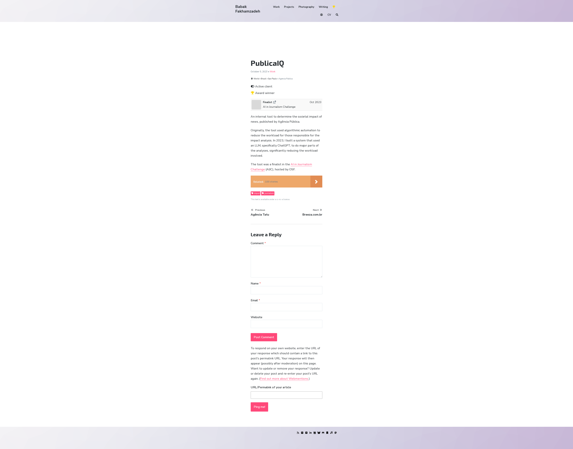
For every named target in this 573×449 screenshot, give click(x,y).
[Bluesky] (319, 433)
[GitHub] (323, 433)
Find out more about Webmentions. (284, 379)
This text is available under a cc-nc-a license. (270, 199)
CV (329, 15)
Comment (258, 243)
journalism (269, 193)
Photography (306, 7)
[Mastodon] (336, 433)
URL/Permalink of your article (271, 387)
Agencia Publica (286, 78)
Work (276, 7)
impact (257, 193)
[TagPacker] (327, 433)
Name (256, 283)
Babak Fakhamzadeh (247, 9)
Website (256, 317)
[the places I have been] (306, 433)
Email (255, 300)
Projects (289, 7)
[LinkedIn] (310, 433)
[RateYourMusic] (331, 433)
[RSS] (298, 433)
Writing (323, 7)
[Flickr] (302, 433)
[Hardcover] (315, 433)
